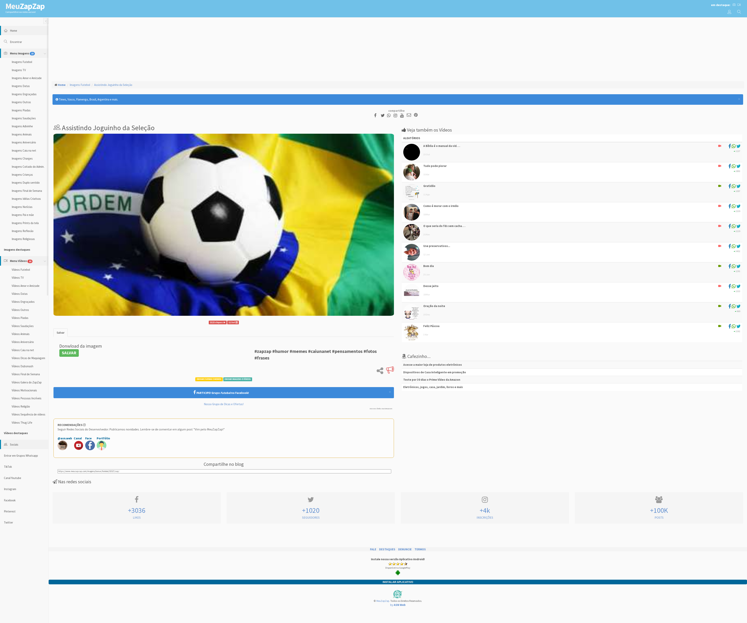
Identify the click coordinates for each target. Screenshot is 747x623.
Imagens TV (19, 70)
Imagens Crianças (22, 174)
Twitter (8, 522)
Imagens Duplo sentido (26, 182)
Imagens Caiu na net (24, 150)
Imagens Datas (21, 86)
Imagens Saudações (24, 118)
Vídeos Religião (21, 406)
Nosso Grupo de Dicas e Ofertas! (224, 404)
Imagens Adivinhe (22, 126)
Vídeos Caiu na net (23, 350)
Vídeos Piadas (20, 318)
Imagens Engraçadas (24, 94)
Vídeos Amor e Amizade (25, 286)
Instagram (10, 489)
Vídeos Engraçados (23, 302)
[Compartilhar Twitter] (383, 115)
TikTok (8, 467)
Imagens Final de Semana (27, 191)
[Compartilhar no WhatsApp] (389, 115)
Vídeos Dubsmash (22, 366)
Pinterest (10, 511)
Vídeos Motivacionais (24, 390)
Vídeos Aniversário (23, 342)
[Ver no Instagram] (396, 115)
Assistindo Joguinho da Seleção (113, 85)
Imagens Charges (22, 158)
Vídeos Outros (20, 310)
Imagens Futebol (22, 62)
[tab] (60, 332)
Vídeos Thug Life (22, 422)
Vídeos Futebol (21, 269)
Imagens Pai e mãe (23, 215)
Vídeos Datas (20, 294)
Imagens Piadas (21, 110)
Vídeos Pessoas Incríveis (26, 398)
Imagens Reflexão (22, 231)
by (398, 605)
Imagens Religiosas (23, 239)
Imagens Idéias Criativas (26, 199)
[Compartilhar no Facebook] (376, 115)
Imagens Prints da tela (25, 223)
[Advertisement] (398, 49)
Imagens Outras (21, 102)
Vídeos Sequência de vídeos (28, 414)
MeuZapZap (382, 601)
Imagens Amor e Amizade (27, 78)
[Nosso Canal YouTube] (402, 115)
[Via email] (409, 115)
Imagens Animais (22, 134)
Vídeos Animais (21, 334)
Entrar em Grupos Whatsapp (21, 455)
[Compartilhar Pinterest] (416, 115)
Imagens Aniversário (24, 142)
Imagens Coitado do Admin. (28, 166)
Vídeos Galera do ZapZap (27, 382)
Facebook (10, 500)
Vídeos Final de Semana (26, 374)
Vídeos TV (18, 277)
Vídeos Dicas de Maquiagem (28, 358)
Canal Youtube (12, 478)
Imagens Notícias (22, 207)
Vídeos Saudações (23, 326)
